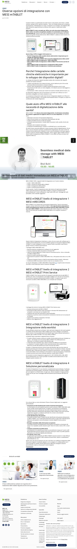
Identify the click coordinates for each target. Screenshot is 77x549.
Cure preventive (42, 535)
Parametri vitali (24, 538)
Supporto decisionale (25, 507)
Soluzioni (39, 2)
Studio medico (42, 501)
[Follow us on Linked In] (6, 525)
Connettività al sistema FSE (27, 511)
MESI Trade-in (60, 520)
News (58, 506)
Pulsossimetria (24, 526)
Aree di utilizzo (43, 499)
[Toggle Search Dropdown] (73, 2)
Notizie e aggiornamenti (62, 514)
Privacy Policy (64, 539)
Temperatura (24, 536)
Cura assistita (42, 506)
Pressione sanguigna (25, 528)
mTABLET (4, 8)
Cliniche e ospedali (43, 504)
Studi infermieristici (43, 512)
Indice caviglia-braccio (26, 519)
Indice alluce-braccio (25, 532)
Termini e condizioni (41, 547)
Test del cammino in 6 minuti (27, 534)
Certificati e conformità (26, 513)
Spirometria (23, 524)
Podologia (41, 518)
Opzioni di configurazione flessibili (28, 509)
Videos (58, 510)
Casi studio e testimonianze (63, 508)
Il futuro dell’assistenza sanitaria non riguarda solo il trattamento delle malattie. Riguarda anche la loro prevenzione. (19, 484)
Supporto (59, 499)
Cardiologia (41, 522)
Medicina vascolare (43, 520)
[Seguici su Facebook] (3, 525)
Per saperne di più (8, 489)
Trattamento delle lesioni (44, 514)
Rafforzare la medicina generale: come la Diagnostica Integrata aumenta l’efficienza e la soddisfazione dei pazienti (66, 476)
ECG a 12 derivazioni (25, 521)
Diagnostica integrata (26, 501)
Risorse (45, 2)
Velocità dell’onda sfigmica (27, 530)
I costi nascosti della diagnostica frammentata (46, 474)
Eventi (58, 512)
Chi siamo (52, 2)
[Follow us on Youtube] (9, 525)
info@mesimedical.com (7, 514)
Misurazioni (32, 2)
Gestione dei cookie (50, 542)
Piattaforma (24, 2)
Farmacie (41, 526)
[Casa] (6, 2)
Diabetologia (42, 516)
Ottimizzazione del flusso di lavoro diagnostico (28, 504)
